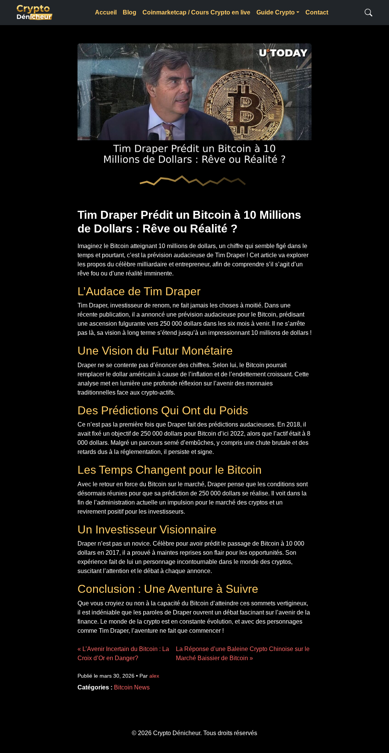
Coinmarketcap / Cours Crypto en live (196, 12)
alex (154, 676)
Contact (316, 12)
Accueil (106, 12)
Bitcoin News (132, 687)
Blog (129, 12)
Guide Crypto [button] (275, 12)
